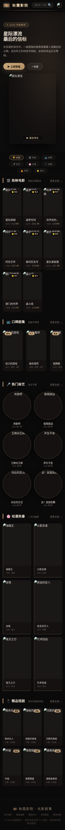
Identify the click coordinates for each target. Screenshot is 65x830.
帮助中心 (32, 814)
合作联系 (45, 814)
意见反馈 (57, 814)
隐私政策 (20, 814)
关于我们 (8, 814)
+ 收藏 (35, 66)
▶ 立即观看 (14, 66)
